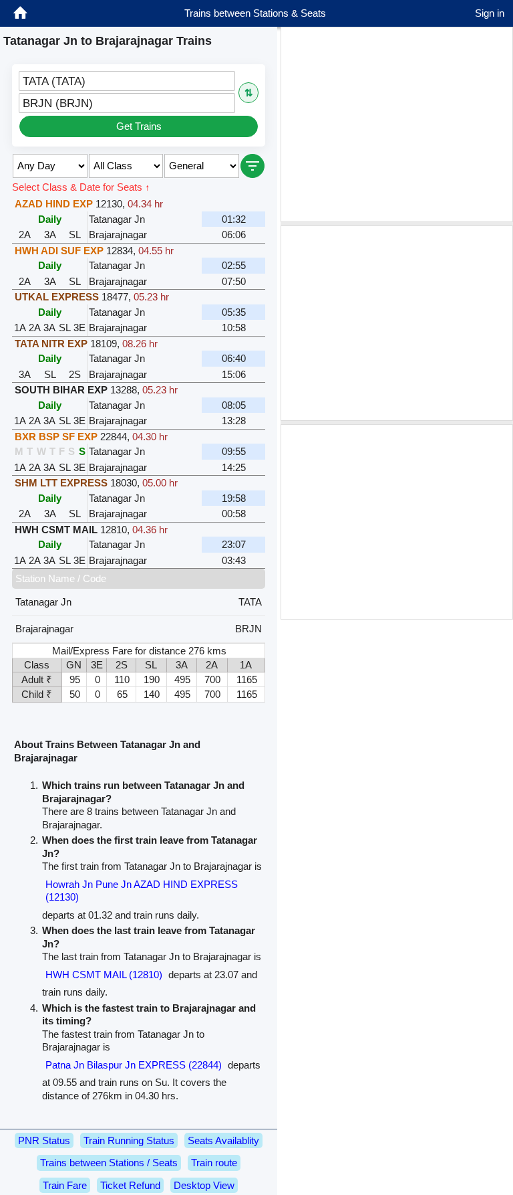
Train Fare (65, 1185)
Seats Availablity (223, 1140)
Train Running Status (128, 1140)
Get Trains (139, 126)
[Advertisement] (397, 124)
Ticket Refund (130, 1185)
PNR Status (44, 1140)
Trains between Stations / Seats (109, 1162)
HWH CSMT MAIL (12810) (103, 974)
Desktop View (204, 1185)
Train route (214, 1162)
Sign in (489, 13)
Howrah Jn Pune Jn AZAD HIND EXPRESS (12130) (141, 891)
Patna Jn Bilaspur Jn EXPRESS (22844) (133, 1065)
